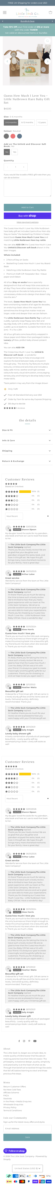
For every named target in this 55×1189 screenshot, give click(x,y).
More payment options (27, 222)
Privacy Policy (9, 1107)
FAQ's (6, 1095)
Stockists (7, 1098)
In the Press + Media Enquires (17, 1101)
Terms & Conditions (12, 1110)
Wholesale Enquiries (13, 1104)
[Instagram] (24, 1041)
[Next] (52, 21)
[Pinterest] (29, 1041)
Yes (14, 152)
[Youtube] (34, 1041)
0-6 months (11, 122)
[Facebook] (19, 1041)
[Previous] (3, 21)
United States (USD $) (27, 1168)
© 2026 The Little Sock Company (18, 1156)
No (6, 152)
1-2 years (42, 122)
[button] (10, 408)
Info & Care (8, 440)
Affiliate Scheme (11, 1093)
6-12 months (27, 122)
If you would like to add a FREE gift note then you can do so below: (27, 176)
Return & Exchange (13, 461)
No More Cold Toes (12, 1090)
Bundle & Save (27, 21)
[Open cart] (50, 12)
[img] (19, 527)
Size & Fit (7, 430)
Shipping (7, 451)
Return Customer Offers (14, 1087)
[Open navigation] (5, 12)
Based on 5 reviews (14, 486)
